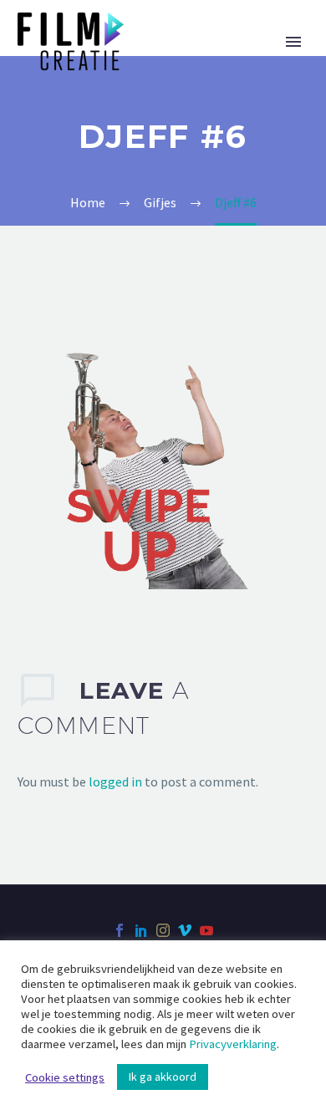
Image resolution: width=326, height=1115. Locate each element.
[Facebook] (119, 930)
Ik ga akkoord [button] (162, 1076)
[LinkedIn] (141, 930)
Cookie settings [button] (64, 1077)
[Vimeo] (184, 930)
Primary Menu (293, 41)
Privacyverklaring (233, 1043)
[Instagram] (163, 930)
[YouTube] (206, 930)
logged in (115, 781)
